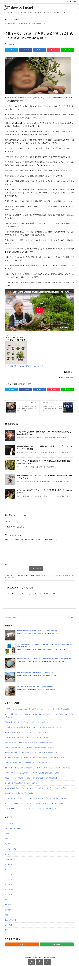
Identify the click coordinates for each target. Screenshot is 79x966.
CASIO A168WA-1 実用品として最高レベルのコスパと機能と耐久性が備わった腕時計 (32, 773)
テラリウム (8, 869)
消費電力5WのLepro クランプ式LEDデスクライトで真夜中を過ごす (37, 631)
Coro (71, 377)
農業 (6, 915)
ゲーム (7, 854)
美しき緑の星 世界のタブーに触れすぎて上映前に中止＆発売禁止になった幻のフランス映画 (34, 757)
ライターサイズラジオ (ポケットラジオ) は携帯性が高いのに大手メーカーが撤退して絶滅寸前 (35, 798)
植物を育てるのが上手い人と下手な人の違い (19, 793)
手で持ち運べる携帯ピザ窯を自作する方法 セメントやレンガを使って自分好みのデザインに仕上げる (37, 768)
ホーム (8, 19)
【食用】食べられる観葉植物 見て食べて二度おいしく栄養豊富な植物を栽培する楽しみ (33, 727)
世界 (6, 899)
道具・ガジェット (10, 920)
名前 (6, 564)
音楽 (6, 930)
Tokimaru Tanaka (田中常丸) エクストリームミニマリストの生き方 (26, 737)
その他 (7, 834)
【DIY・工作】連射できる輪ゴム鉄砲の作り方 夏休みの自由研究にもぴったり (30, 747)
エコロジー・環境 (10, 849)
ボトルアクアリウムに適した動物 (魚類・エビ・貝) (21, 783)
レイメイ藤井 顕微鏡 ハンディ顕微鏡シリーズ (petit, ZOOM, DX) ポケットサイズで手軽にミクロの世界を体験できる (39, 715)
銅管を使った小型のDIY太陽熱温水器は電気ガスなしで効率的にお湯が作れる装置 (31, 752)
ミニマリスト (9, 884)
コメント (7, 543)
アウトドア (8, 839)
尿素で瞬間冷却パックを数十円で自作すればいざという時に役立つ (26, 722)
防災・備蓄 (8, 925)
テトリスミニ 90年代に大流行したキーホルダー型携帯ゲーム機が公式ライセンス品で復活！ (35, 803)
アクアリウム (9, 844)
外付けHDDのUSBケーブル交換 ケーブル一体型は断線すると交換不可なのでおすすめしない (44, 658)
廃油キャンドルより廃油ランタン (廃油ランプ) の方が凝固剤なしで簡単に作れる (31, 778)
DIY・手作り (9, 823)
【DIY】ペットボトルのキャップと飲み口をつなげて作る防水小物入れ (27, 763)
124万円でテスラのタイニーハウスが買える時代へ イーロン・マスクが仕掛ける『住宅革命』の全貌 (37, 709)
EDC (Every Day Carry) (12, 828)
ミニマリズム (9, 889)
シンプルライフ (10, 864)
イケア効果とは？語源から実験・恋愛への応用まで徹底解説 (35, 686)
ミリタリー (8, 894)
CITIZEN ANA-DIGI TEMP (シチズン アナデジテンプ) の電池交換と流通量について (32, 808)
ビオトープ (8, 874)
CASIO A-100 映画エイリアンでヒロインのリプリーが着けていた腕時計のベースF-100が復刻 (35, 788)
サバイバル (8, 859)
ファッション (9, 879)
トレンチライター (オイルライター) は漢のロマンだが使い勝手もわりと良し (29, 742)
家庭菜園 (8, 905)
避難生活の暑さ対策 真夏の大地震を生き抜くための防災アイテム (36, 672)
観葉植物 (17, 19)
